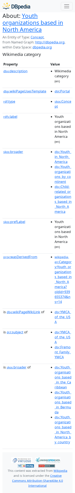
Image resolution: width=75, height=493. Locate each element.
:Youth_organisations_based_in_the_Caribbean (63, 377)
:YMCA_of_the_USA (63, 317)
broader (13, 151)
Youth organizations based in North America (32, 22)
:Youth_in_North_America (63, 156)
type (9, 101)
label (10, 116)
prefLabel (14, 221)
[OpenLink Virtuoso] (21, 459)
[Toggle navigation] (66, 6)
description (15, 71)
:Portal (62, 91)
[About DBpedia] (16, 6)
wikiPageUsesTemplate (24, 91)
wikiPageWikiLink (23, 312)
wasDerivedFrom (20, 257)
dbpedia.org (42, 47)
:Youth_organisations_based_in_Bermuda (63, 402)
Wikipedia (60, 471)
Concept (37, 37)
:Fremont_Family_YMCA (63, 352)
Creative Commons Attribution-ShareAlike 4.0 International (37, 481)
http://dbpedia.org (50, 42)
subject (15, 332)
